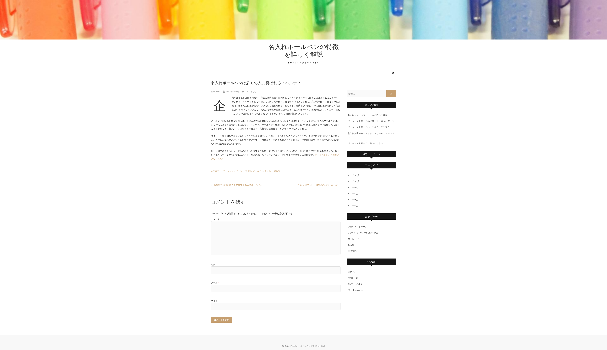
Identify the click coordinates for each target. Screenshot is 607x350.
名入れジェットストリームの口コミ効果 (367, 115)
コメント (215, 219)
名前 (214, 264)
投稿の (353, 277)
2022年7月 (353, 205)
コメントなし (250, 91)
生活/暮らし (353, 250)
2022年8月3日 (232, 91)
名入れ (268, 171)
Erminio (217, 91)
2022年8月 (353, 199)
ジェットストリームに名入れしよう (365, 143)
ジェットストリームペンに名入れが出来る (369, 127)
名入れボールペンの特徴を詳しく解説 (303, 50)
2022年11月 (354, 181)
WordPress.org (355, 290)
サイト (214, 300)
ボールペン (258, 171)
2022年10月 (354, 187)
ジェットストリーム (358, 226)
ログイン (352, 271)
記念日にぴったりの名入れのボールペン (319, 184)
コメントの (355, 284)
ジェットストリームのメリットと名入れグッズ (371, 121)
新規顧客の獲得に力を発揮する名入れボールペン (236, 184)
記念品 (277, 171)
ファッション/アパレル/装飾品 (237, 171)
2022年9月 (353, 193)
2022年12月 (354, 175)
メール (215, 282)
